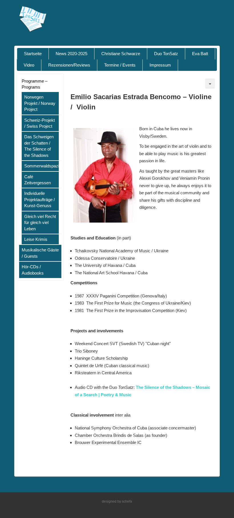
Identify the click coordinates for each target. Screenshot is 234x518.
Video (29, 65)
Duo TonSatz (166, 53)
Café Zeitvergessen (37, 179)
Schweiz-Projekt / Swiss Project (39, 123)
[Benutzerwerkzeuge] (210, 84)
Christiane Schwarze (120, 53)
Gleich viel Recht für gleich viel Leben (40, 222)
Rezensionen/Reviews (69, 65)
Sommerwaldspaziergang (41, 165)
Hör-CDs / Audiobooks (33, 269)
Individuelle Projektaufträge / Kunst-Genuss (39, 199)
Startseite (33, 53)
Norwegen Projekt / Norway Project (39, 103)
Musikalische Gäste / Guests (40, 252)
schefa (127, 501)
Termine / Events (120, 65)
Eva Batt (200, 53)
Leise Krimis (35, 239)
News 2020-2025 (71, 53)
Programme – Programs (34, 84)
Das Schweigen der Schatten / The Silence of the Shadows (39, 145)
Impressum (160, 65)
